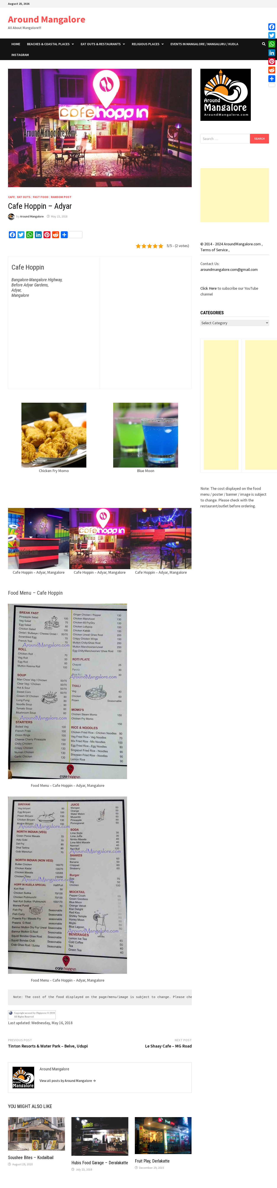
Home (15, 44)
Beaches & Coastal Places (48, 44)
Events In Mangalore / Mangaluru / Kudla (204, 44)
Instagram (20, 55)
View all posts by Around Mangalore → (68, 1080)
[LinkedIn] (271, 52)
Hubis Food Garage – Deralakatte (99, 1162)
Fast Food (40, 197)
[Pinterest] (271, 61)
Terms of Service (214, 249)
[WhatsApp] (271, 44)
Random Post (61, 197)
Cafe (11, 197)
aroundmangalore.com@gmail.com (229, 269)
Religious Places (145, 44)
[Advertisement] (234, 195)
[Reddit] (271, 70)
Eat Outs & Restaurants (101, 44)
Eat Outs (24, 197)
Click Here (208, 288)
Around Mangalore (46, 19)
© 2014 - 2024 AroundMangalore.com (231, 243)
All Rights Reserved (24, 1016)
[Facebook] (271, 26)
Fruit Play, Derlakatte (152, 1161)
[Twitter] (271, 35)
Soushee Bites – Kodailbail (30, 1157)
